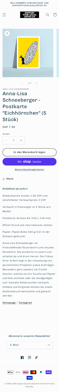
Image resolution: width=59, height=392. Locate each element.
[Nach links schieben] (22, 83)
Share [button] (9, 178)
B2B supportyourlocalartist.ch (27, 384)
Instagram (25, 302)
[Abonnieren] (48, 345)
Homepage (9, 302)
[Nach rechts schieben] (36, 83)
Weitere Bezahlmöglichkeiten (29, 169)
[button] (4, 14)
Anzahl (6, 134)
